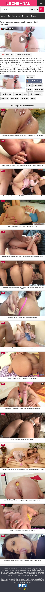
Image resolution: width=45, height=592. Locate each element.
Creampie (17, 94)
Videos (2, 55)
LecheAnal (18, 3)
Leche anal (24, 98)
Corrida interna (14, 16)
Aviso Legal (22, 589)
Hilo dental (14, 98)
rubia (33, 98)
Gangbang (5, 98)
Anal (3, 16)
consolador (39, 89)
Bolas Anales (37, 85)
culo (25, 94)
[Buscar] (41, 9)
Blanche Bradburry (34, 81)
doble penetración (35, 94)
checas (29, 89)
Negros (33, 16)
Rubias (25, 16)
